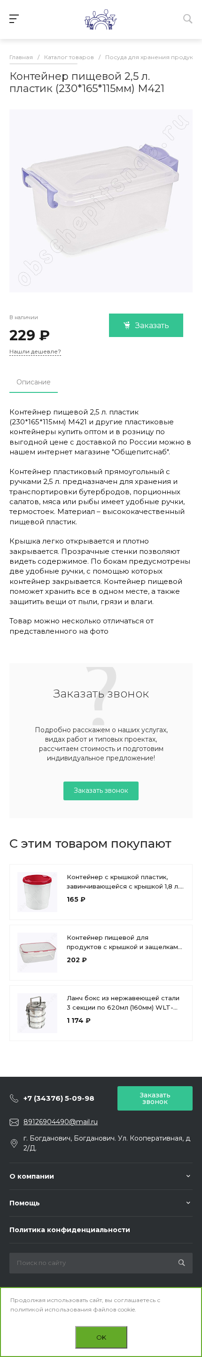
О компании (31, 1176)
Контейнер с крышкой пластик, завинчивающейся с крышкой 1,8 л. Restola (123, 886)
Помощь (24, 1203)
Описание (33, 382)
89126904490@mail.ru (60, 1122)
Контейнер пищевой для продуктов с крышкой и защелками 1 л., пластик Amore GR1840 (124, 947)
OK (101, 1337)
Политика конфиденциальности (69, 1230)
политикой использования (51, 1309)
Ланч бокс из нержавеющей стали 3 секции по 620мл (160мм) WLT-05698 (123, 1007)
